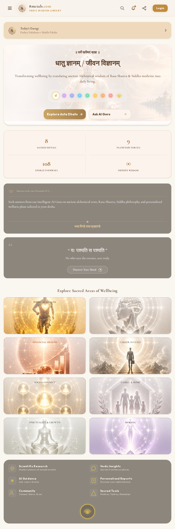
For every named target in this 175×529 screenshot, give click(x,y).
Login (160, 8)
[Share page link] (144, 8)
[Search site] (122, 8)
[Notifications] (133, 8)
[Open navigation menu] (9, 8)
